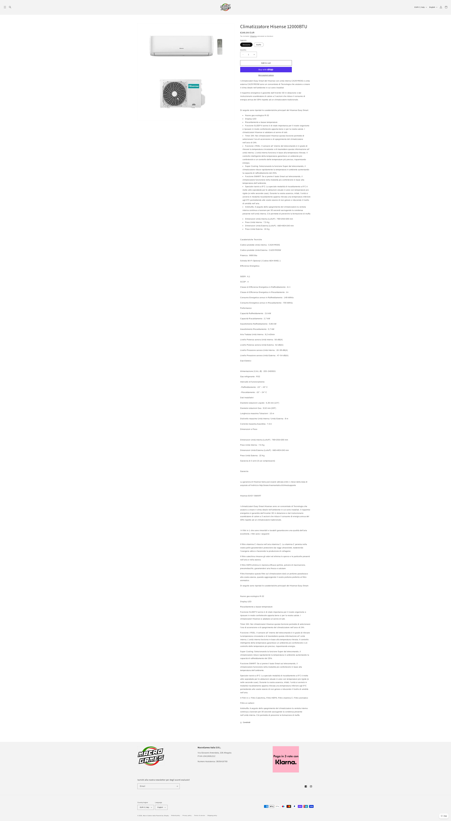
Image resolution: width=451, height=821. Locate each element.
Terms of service (199, 815)
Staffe (258, 45)
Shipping (253, 36)
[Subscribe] (177, 786)
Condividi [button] (246, 722)
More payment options (266, 75)
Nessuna (246, 45)
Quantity (243, 50)
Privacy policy (187, 815)
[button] (5, 7)
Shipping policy (212, 815)
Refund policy (175, 815)
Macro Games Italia (149, 815)
